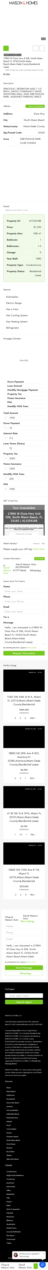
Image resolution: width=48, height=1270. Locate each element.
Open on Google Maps (35, 106)
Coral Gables (11, 1129)
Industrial (9, 1213)
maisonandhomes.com (23, 1024)
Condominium (11, 1171)
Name (6, 586)
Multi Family (10, 1187)
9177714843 (19, 570)
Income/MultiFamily (13, 1232)
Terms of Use (31, 648)
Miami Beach (11, 1091)
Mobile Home (11, 1228)
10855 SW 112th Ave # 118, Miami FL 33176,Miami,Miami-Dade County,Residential (24, 875)
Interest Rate (10, 433)
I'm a (6, 617)
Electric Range (14, 303)
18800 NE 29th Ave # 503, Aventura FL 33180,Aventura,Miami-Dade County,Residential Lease (24, 758)
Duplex (9, 1202)
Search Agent (24, 1002)
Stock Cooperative (13, 1209)
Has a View (12, 309)
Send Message (24, 967)
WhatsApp (35, 570)
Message (8, 622)
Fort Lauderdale (12, 1110)
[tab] (6, 48)
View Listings (39, 559)
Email (6, 607)
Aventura (9, 1106)
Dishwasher (12, 297)
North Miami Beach (13, 1140)
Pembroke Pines (12, 1118)
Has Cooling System (17, 315)
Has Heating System (17, 321)
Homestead (10, 1099)
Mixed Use (10, 1217)
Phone (6, 596)
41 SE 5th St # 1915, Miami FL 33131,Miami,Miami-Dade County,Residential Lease (24, 817)
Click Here (38, 549)
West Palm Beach (12, 1159)
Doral (8, 1125)
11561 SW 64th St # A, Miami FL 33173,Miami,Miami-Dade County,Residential (24, 700)
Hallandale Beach (12, 1114)
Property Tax (10, 453)
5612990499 (22, 567)
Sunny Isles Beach (12, 1103)
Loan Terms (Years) (14, 443)
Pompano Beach (12, 1136)
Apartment (10, 1183)
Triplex (8, 1243)
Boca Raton (10, 1151)
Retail (8, 1205)
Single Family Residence (15, 1175)
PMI (5, 484)
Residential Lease (9, 55)
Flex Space (10, 1235)
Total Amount (10, 413)
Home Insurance (12, 464)
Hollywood (10, 1095)
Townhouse (10, 1179)
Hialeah (9, 1121)
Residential (10, 1194)
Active (19, 55)
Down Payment (11, 423)
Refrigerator (12, 327)
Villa (8, 1198)
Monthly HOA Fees (13, 474)
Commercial (10, 1239)
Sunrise (9, 1133)
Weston (9, 1155)
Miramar (9, 1148)
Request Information (24, 653)
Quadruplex (10, 1224)
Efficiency (9, 1220)
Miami (8, 1088)
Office (8, 1190)
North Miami (10, 1144)
